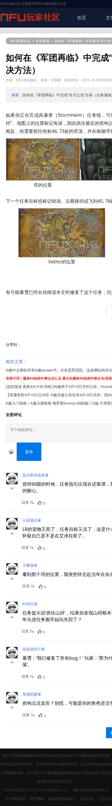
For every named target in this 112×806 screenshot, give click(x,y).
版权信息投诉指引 (62, 798)
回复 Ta (28, 502)
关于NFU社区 (15, 798)
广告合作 (105, 798)
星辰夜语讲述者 (35, 475)
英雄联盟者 (31, 694)
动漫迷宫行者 (33, 649)
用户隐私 (37, 798)
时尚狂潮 (29, 603)
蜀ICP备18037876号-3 (90, 790)
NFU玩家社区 (20, 41)
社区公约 (87, 798)
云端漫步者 (31, 520)
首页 (81, 17)
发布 (29, 451)
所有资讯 (42, 41)
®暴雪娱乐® (29, 755)
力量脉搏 (29, 565)
